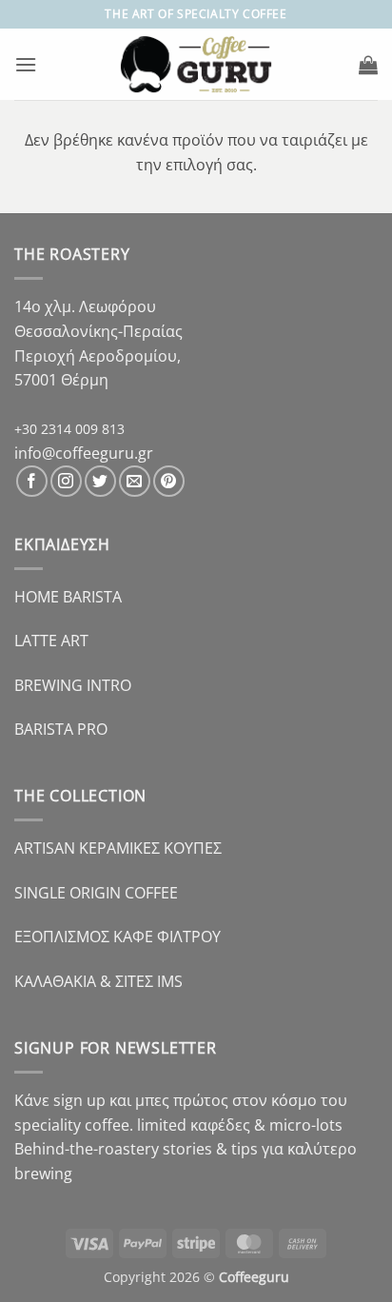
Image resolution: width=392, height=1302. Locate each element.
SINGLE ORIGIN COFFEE (96, 892)
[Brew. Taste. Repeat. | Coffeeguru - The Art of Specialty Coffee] (196, 63)
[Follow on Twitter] (100, 481)
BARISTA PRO (61, 729)
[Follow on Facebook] (32, 481)
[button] (25, 64)
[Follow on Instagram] (66, 481)
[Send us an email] (134, 481)
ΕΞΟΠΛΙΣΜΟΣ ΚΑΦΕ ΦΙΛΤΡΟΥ (117, 936)
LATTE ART (51, 640)
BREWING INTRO (72, 685)
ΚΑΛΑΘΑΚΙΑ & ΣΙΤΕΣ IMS (98, 981)
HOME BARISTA (68, 596)
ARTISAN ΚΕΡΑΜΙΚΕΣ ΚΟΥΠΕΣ (118, 848)
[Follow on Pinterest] (169, 481)
